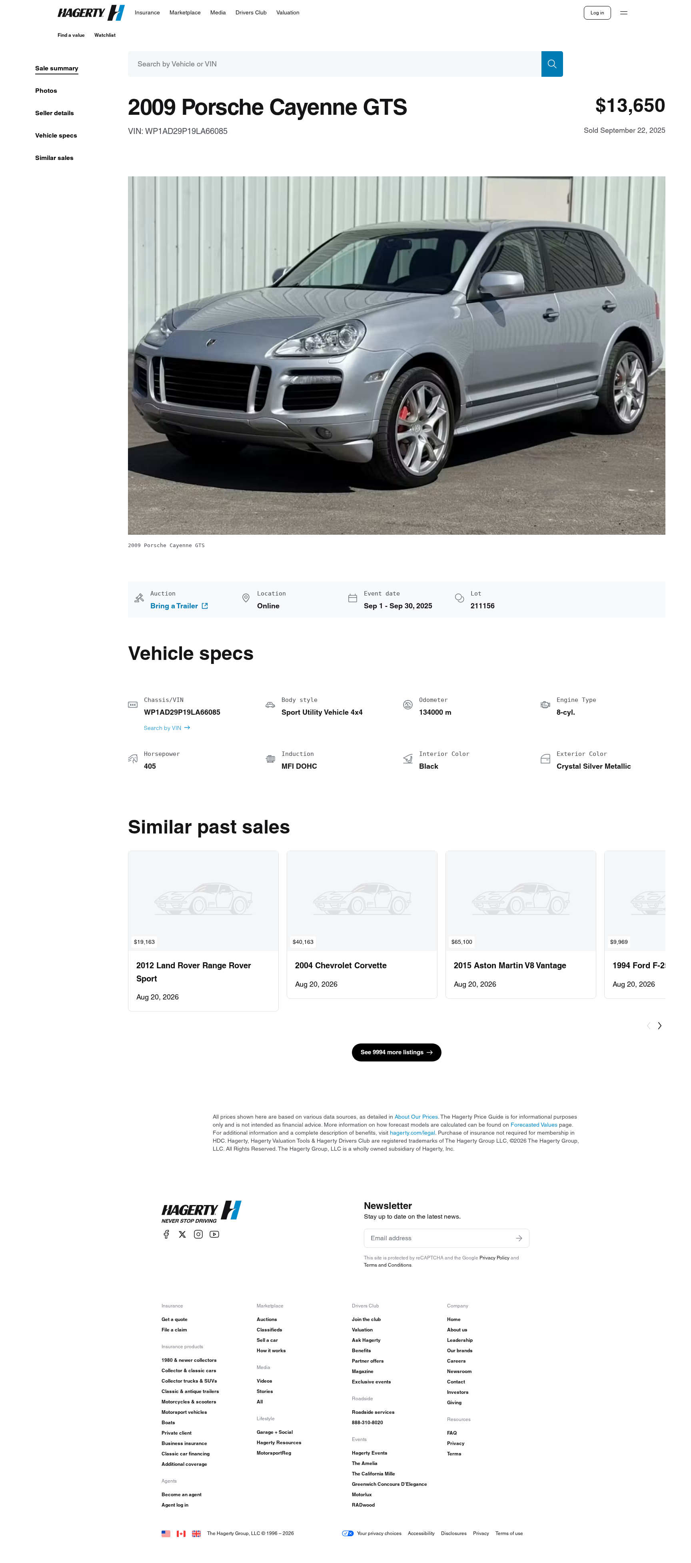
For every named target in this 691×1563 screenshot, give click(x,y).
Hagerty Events (369, 1452)
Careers (456, 1360)
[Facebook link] (166, 1234)
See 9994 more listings (392, 1052)
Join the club (366, 1319)
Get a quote (175, 1319)
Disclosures (454, 1533)
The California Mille (373, 1473)
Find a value (71, 35)
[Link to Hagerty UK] (196, 1533)
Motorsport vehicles (184, 1412)
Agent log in (175, 1504)
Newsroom (459, 1371)
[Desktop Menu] (624, 13)
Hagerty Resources (279, 1442)
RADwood (363, 1504)
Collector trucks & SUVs (189, 1380)
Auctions (267, 1319)
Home (454, 1319)
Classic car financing (186, 1453)
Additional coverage (184, 1464)
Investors (458, 1392)
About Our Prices (416, 1116)
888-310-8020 (367, 1422)
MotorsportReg (274, 1452)
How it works (271, 1350)
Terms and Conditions (387, 1264)
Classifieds (269, 1329)
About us (457, 1329)
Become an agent (182, 1494)
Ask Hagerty (366, 1340)
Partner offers (368, 1360)
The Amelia (364, 1463)
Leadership (460, 1340)
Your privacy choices (379, 1533)
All (260, 1401)
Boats (168, 1422)
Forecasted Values (534, 1124)
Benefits (361, 1350)
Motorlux (362, 1494)
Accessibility (421, 1533)
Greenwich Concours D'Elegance (389, 1484)
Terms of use (509, 1533)
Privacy (456, 1443)
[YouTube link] (214, 1234)
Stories (265, 1391)
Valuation (362, 1329)
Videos (264, 1380)
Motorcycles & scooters (189, 1401)
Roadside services (373, 1412)
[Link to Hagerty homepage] (202, 1212)
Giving (454, 1402)
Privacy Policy (494, 1257)
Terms (454, 1453)
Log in (597, 12)
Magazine (362, 1371)
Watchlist (105, 35)
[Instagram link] (198, 1234)
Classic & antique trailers (190, 1391)
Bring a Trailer (174, 606)
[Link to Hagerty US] (166, 1533)
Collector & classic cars (189, 1370)
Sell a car (267, 1340)
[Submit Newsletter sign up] (519, 1238)
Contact (456, 1381)
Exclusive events (371, 1381)
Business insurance (184, 1443)
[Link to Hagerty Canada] (181, 1533)
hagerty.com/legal (412, 1132)
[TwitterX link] (182, 1234)
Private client (177, 1432)
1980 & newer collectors (189, 1360)
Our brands (460, 1350)
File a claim (174, 1329)
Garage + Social (275, 1432)
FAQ (452, 1432)
